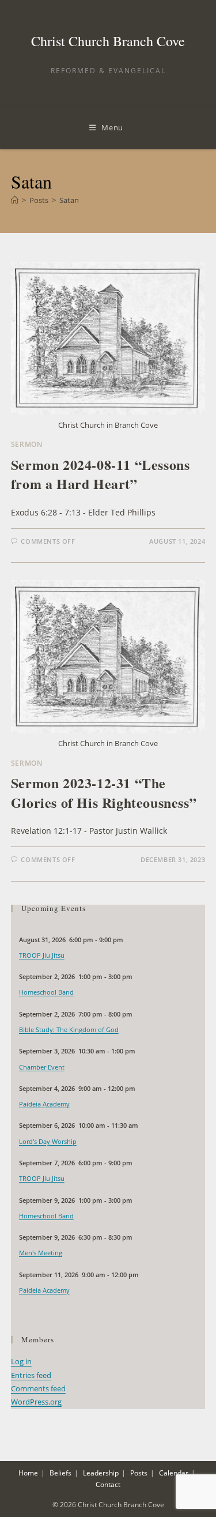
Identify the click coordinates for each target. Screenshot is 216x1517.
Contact (108, 1484)
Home (28, 1473)
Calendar (173, 1473)
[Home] (14, 200)
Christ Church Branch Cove (108, 41)
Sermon (27, 444)
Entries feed (31, 1375)
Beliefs (60, 1473)
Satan (69, 200)
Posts (138, 1473)
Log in (21, 1361)
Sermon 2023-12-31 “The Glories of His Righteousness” (103, 792)
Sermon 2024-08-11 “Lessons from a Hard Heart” (100, 474)
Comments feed (38, 1388)
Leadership (101, 1473)
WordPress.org (36, 1401)
